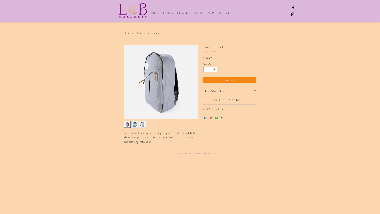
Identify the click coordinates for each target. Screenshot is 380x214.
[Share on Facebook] (205, 118)
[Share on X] (222, 118)
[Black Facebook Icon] (293, 7)
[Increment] (215, 69)
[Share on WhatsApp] (216, 118)
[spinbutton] (210, 69)
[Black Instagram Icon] (293, 14)
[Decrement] (206, 69)
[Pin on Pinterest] (211, 118)
